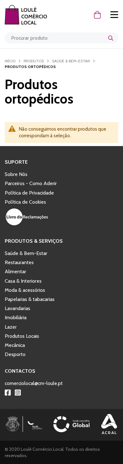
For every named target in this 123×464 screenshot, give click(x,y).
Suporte (16, 162)
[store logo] (29, 15)
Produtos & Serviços (34, 241)
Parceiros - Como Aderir (31, 183)
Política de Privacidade (29, 193)
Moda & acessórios (25, 290)
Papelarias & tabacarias (30, 299)
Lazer (11, 327)
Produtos (34, 61)
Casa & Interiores (23, 281)
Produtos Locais (22, 336)
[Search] (111, 37)
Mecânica (15, 345)
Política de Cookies (25, 202)
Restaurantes (19, 262)
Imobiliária (15, 317)
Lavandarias (17, 308)
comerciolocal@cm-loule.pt (34, 383)
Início (10, 61)
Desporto (15, 354)
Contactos (20, 371)
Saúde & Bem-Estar (71, 61)
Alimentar (15, 271)
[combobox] (61, 37)
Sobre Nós (16, 174)
